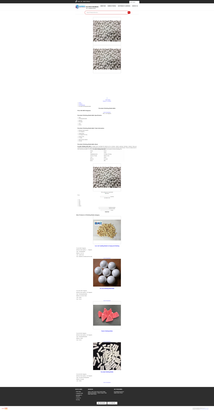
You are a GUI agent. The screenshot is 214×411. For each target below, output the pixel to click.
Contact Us (78, 397)
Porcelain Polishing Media (107, 372)
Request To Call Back (107, 101)
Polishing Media (82, 105)
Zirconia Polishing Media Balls (107, 288)
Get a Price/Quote (107, 112)
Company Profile (79, 393)
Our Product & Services (79, 396)
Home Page (78, 391)
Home (80, 102)
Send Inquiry (107, 99)
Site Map (78, 399)
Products (80, 103)
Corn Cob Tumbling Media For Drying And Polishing (107, 246)
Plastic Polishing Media (107, 331)
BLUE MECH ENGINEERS (92, 7)
